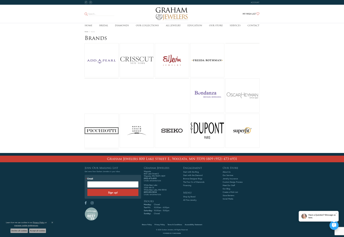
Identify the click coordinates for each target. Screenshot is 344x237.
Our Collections (147, 25)
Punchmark (176, 233)
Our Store (216, 25)
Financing (187, 185)
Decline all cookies (19, 231)
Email (90, 179)
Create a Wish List (230, 192)
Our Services (228, 175)
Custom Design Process (233, 182)
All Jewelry (173, 25)
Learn (101, 62)
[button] (254, 2)
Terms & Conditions (175, 225)
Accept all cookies (37, 231)
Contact (253, 25)
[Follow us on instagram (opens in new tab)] (90, 2)
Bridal (103, 25)
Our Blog (226, 188)
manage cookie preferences (26, 225)
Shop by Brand (189, 196)
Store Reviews (228, 195)
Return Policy (147, 225)
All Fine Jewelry (189, 200)
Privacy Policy (160, 225)
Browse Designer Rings (192, 178)
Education (194, 25)
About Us (227, 172)
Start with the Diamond (193, 175)
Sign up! (113, 192)
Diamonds (122, 25)
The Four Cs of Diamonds (194, 182)
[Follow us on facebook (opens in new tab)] (86, 2)
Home (88, 25)
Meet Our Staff (229, 185)
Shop (164, 62)
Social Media (228, 198)
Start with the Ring (191, 172)
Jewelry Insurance (230, 178)
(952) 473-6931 (225, 158)
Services (235, 25)
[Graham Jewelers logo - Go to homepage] (172, 14)
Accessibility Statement (193, 225)
